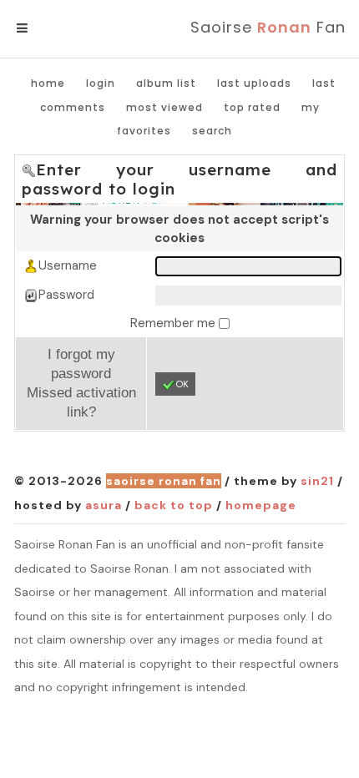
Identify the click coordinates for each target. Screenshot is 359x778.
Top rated (252, 107)
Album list (166, 83)
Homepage (260, 505)
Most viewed (164, 107)
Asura (103, 505)
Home (48, 83)
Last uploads (254, 83)
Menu (50, 28)
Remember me (174, 323)
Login (100, 83)
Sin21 (317, 480)
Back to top (173, 505)
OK (182, 384)
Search (212, 131)
